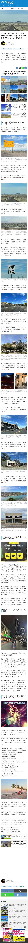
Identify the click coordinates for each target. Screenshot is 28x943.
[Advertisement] (14, 862)
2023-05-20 (9, 42)
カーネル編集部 (10, 44)
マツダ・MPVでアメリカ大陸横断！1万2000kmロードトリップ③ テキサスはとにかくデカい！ (13, 36)
